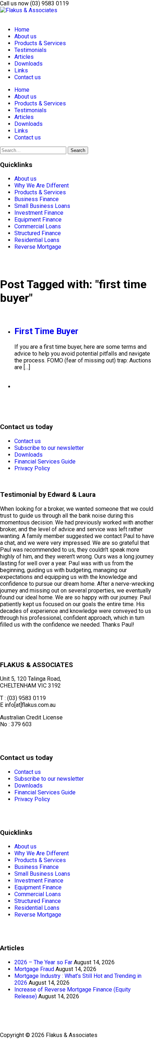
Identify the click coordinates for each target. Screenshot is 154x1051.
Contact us (27, 77)
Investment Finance (38, 212)
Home (21, 29)
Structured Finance (37, 233)
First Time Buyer (46, 331)
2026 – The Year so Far (43, 962)
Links (21, 70)
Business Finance (36, 199)
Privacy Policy (32, 468)
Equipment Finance (38, 219)
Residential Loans (36, 240)
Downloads (28, 63)
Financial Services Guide (45, 461)
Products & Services (40, 43)
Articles (24, 56)
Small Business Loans (42, 206)
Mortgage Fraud (34, 969)
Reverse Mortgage (37, 246)
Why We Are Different (41, 185)
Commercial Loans (37, 226)
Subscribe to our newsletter (49, 447)
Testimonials (30, 50)
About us (25, 36)
